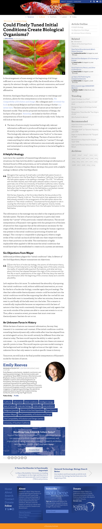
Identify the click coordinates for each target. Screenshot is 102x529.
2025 (73, 155)
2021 (95, 155)
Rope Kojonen (51, 410)
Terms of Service (24, 515)
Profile (16, 396)
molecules (37, 406)
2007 (78, 165)
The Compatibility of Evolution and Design (34, 414)
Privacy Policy (23, 517)
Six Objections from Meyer (80, 30)
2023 (85, 155)
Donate (70, 1)
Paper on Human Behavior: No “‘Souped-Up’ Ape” (85, 136)
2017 (87, 158)
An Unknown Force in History (81, 33)
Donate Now (34, 449)
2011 (86, 162)
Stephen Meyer (10, 414)
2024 (79, 155)
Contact (9, 498)
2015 (96, 158)
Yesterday (27, 113)
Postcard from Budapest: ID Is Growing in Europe (85, 59)
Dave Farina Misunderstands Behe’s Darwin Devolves (83, 50)
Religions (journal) (11, 410)
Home (8, 488)
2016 (91, 158)
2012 (82, 162)
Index (74, 17)
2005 (88, 165)
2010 (91, 162)
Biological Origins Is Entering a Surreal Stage (84, 108)
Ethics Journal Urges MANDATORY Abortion (83, 87)
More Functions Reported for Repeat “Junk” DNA (84, 141)
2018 (82, 158)
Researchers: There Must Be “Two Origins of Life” (85, 113)
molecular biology (24, 406)
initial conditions (31, 402)
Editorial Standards (25, 512)
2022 (91, 155)
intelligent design (46, 402)
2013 (78, 162)
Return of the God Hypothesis (32, 410)
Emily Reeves (9, 38)
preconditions (48, 406)
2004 (93, 165)
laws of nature (9, 406)
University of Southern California (17, 423)
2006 (83, 165)
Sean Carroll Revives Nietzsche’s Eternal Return (85, 146)
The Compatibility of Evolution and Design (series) (24, 418)
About (63, 1)
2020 (74, 158)
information (18, 402)
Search (9, 495)
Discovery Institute (51, 526)
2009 (95, 162)
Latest (64, 17)
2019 (78, 158)
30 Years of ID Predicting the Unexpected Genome (81, 78)
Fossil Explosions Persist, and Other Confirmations (83, 69)
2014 (73, 162)
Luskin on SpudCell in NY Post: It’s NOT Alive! (84, 103)
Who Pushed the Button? (80, 117)
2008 (74, 165)
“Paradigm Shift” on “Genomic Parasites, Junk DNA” (85, 131)
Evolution (8, 21)
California (8, 402)
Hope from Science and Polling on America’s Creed (83, 126)
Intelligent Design (21, 21)
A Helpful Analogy (78, 27)
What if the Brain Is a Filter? (81, 99)
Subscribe (77, 1)
